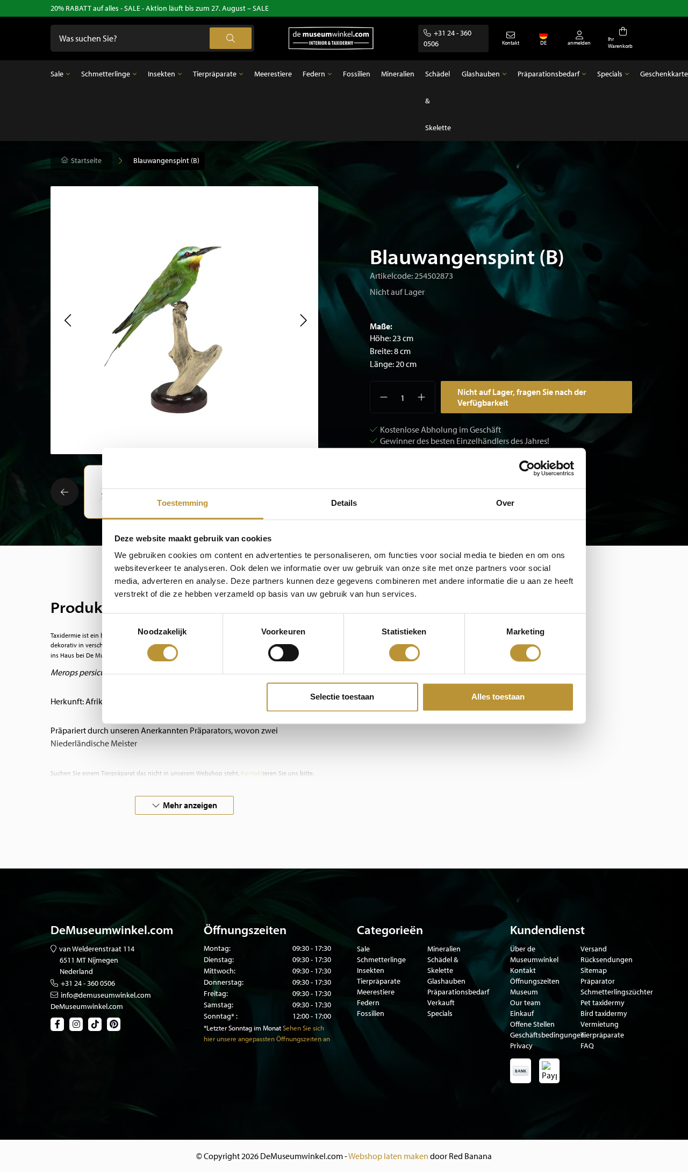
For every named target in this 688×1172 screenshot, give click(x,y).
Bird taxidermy (603, 1013)
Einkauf (522, 1013)
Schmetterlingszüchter (616, 992)
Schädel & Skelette (438, 100)
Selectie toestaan (342, 696)
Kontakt (523, 970)
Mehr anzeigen (190, 805)
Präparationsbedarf (548, 74)
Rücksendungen (606, 959)
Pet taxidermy (602, 1002)
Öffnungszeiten (535, 981)
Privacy (521, 1045)
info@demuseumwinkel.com (106, 995)
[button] (67, 320)
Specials (609, 74)
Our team (525, 1002)
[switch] (283, 653)
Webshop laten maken (388, 1155)
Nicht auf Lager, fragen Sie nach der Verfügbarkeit (521, 397)
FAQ (587, 1045)
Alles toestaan (498, 696)
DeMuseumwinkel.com (87, 1006)
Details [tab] (344, 502)
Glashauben (481, 74)
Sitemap (593, 970)
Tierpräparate (214, 74)
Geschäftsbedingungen (547, 1035)
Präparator (597, 981)
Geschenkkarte (664, 74)
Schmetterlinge (105, 74)
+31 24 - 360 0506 (88, 983)
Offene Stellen (532, 1024)
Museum (524, 992)
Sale (57, 74)
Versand (593, 949)
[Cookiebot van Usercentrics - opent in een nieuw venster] (527, 468)
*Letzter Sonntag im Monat (242, 1027)
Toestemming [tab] (182, 502)
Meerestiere (273, 74)
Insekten (161, 74)
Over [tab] (505, 502)
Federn (314, 74)
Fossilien (356, 74)
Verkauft (441, 1002)
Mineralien (397, 74)
